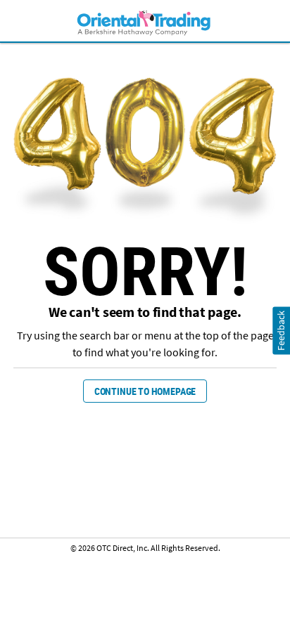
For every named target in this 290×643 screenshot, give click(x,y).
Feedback (281, 330)
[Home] (144, 22)
